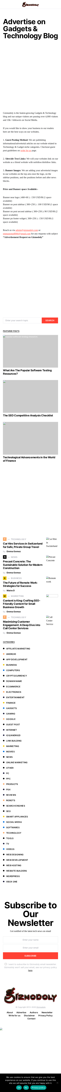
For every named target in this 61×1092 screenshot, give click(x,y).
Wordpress (13, 876)
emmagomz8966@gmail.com (16, 233)
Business (11, 665)
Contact (31, 1018)
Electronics (13, 692)
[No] (57, 1082)
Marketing (12, 746)
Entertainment (15, 697)
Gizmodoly (41, 1007)
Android (11, 654)
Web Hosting (13, 865)
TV (7, 843)
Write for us (14, 1015)
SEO (8, 811)
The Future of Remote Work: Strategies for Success (20, 584)
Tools (10, 838)
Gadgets (11, 708)
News (9, 757)
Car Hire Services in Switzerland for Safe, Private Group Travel (22, 545)
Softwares (13, 827)
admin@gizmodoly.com (27, 230)
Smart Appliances (17, 816)
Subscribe (30, 955)
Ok (19, 1087)
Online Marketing (17, 762)
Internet (11, 730)
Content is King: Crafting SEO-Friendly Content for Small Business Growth (21, 604)
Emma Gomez (14, 551)
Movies (10, 751)
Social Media (14, 822)
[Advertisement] (30, 76)
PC (7, 773)
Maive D (11, 590)
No (26, 1087)
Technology (13, 833)
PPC (8, 778)
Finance (11, 703)
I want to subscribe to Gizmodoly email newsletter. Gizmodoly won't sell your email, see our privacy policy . (30, 967)
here (30, 970)
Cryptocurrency (16, 675)
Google (11, 719)
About (10, 1012)
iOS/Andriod (13, 735)
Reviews (11, 795)
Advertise (21, 1012)
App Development (16, 659)
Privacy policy (38, 1087)
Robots (10, 800)
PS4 (8, 789)
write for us (25, 150)
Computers (13, 670)
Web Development (17, 860)
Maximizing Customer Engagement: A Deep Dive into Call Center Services (21, 625)
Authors (34, 1012)
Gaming (10, 713)
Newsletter (47, 1012)
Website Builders (16, 871)
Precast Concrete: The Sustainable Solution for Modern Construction (22, 565)
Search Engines (15, 806)
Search (49, 320)
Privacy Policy (45, 1015)
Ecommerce (13, 686)
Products (12, 784)
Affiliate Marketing (18, 648)
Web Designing (15, 854)
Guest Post (13, 724)
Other (10, 768)
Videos (10, 849)
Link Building (14, 740)
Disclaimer (29, 1015)
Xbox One (11, 881)
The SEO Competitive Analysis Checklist (28, 415)
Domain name (14, 681)
